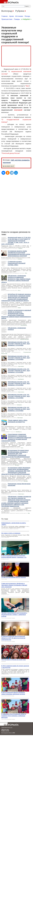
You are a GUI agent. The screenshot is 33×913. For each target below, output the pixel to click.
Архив (11, 16)
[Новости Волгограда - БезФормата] (9, 2)
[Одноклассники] (8, 173)
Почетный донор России (11, 153)
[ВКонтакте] (3, 173)
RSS (14, 732)
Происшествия (6, 19)
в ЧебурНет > (26, 19)
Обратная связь (5, 729)
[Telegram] (12, 173)
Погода (27, 16)
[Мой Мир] (16, 173)
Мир (27, 86)
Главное (4, 16)
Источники (19, 16)
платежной (18, 110)
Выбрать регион (5, 730)
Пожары (17, 19)
